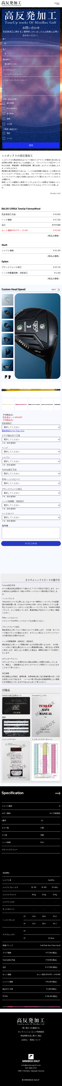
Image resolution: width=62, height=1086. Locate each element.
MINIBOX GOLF (31, 1061)
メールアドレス (9, 70)
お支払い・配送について (31, 1040)
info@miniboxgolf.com (31, 1065)
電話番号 (7, 59)
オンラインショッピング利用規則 (31, 1032)
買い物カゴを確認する (31, 1028)
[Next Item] (56, 336)
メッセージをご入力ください (15, 80)
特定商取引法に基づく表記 (31, 1036)
